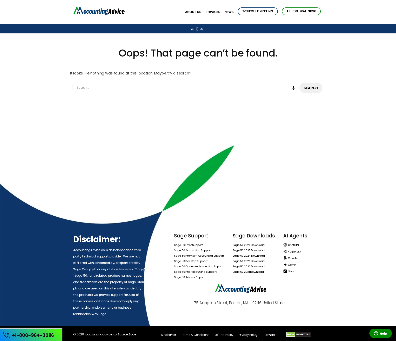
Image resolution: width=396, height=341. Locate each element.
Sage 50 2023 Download (249, 261)
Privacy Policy (248, 335)
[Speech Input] (295, 91)
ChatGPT (293, 245)
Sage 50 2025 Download (249, 250)
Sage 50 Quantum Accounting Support (199, 266)
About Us (193, 12)
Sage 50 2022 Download (249, 266)
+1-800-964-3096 (301, 11)
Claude (292, 258)
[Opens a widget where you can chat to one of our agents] (380, 334)
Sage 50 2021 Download (248, 272)
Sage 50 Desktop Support (190, 261)
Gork (290, 271)
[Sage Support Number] (99, 11)
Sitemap (269, 335)
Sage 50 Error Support (188, 245)
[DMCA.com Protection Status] (298, 334)
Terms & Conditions (195, 335)
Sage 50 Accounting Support (192, 250)
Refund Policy (223, 335)
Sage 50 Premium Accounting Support (199, 256)
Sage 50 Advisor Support (190, 277)
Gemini (292, 265)
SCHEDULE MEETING (257, 11)
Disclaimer (168, 335)
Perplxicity (294, 252)
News (228, 12)
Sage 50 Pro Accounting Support (195, 272)
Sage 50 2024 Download (249, 256)
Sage (132, 334)
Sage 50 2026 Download (249, 245)
